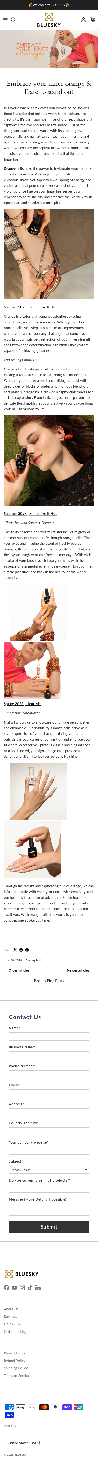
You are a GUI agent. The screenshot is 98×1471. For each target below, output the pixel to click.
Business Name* (22, 1047)
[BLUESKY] (49, 19)
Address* (16, 1104)
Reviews (10, 1316)
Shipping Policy (16, 1368)
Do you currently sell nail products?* (40, 1180)
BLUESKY (20, 1454)
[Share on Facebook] (21, 950)
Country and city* (24, 1123)
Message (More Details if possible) (37, 1199)
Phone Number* (22, 1066)
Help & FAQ (13, 1324)
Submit (49, 1227)
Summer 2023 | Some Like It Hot (30, 513)
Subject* (16, 1161)
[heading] (49, 1017)
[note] (49, 1023)
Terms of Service (17, 1375)
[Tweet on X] (15, 950)
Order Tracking (15, 1331)
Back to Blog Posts (49, 981)
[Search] (15, 19)
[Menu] (5, 19)
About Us (11, 1309)
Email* (14, 1085)
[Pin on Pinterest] (27, 950)
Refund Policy (14, 1360)
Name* (14, 1028)
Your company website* (29, 1142)
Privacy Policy (15, 1353)
